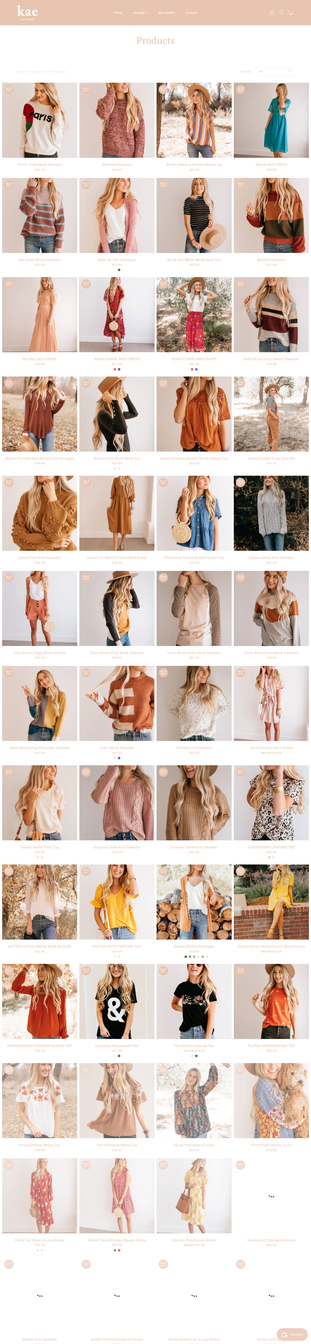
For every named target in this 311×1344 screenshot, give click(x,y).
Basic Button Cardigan (117, 260)
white (115, 956)
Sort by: (246, 71)
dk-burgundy (198, 956)
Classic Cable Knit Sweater (271, 557)
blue (196, 369)
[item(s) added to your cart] (290, 12)
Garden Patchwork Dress (194, 1240)
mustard (119, 956)
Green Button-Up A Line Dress (194, 1339)
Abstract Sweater (117, 164)
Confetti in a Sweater (194, 748)
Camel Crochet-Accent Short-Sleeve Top (194, 458)
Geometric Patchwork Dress (271, 1240)
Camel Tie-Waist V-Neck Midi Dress (117, 557)
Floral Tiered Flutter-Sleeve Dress (117, 1240)
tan (269, 857)
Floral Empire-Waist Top (39, 1145)
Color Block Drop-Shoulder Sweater (39, 748)
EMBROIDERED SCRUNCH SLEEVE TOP (39, 1046)
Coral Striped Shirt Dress (271, 748)
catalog (138, 13)
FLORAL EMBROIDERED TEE (271, 1046)
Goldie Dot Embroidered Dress (117, 1339)
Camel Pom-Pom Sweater (39, 557)
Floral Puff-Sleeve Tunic (194, 1145)
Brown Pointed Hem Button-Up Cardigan (40, 458)
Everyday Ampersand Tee (117, 1046)
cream (37, 857)
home (118, 13)
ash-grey (202, 956)
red (115, 369)
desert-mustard (207, 956)
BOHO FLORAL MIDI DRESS (117, 359)
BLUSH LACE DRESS (39, 359)
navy (119, 369)
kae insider (166, 13)
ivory (115, 270)
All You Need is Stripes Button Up (194, 164)
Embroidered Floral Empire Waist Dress (271, 946)
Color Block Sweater (117, 748)
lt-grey (194, 956)
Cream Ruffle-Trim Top (40, 847)
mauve (192, 1056)
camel (115, 468)
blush (273, 857)
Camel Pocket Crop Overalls (271, 458)
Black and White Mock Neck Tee (194, 260)
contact (191, 13)
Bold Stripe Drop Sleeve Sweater (271, 359)
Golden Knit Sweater (39, 1339)
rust (119, 468)
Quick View (40, 120)
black (119, 270)
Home (21, 71)
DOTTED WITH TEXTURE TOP (117, 946)
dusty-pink (42, 857)
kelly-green (190, 956)
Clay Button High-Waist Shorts (39, 653)
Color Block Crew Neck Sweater (117, 653)
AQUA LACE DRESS (271, 164)
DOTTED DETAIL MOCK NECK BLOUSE (39, 946)
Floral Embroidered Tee (194, 1046)
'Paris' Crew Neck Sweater (39, 164)
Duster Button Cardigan (194, 946)
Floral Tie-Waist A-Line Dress (39, 1240)
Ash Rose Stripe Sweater (39, 260)
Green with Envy (271, 1339)
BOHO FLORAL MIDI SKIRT (194, 359)
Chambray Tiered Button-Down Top (194, 557)
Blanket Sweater (271, 260)
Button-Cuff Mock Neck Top (117, 458)
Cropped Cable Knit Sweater (117, 847)
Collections (37, 71)
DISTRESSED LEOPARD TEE (271, 847)
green (115, 1250)
